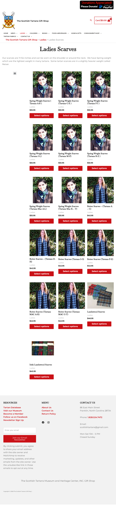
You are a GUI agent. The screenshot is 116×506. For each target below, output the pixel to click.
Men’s (13, 33)
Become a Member (13, 414)
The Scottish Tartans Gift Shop (33, 21)
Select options (41, 115)
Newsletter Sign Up (13, 420)
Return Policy (49, 414)
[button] (15, 73)
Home (6, 33)
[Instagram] (48, 423)
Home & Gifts (76, 33)
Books (44, 33)
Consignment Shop (91, 33)
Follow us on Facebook (15, 417)
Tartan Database (12, 407)
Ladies (22, 33)
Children (33, 33)
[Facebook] (43, 423)
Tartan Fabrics (10, 36)
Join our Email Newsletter (19, 439)
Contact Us (25, 36)
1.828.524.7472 (95, 417)
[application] (16, 33)
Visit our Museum (12, 410)
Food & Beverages (59, 33)
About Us (46, 407)
